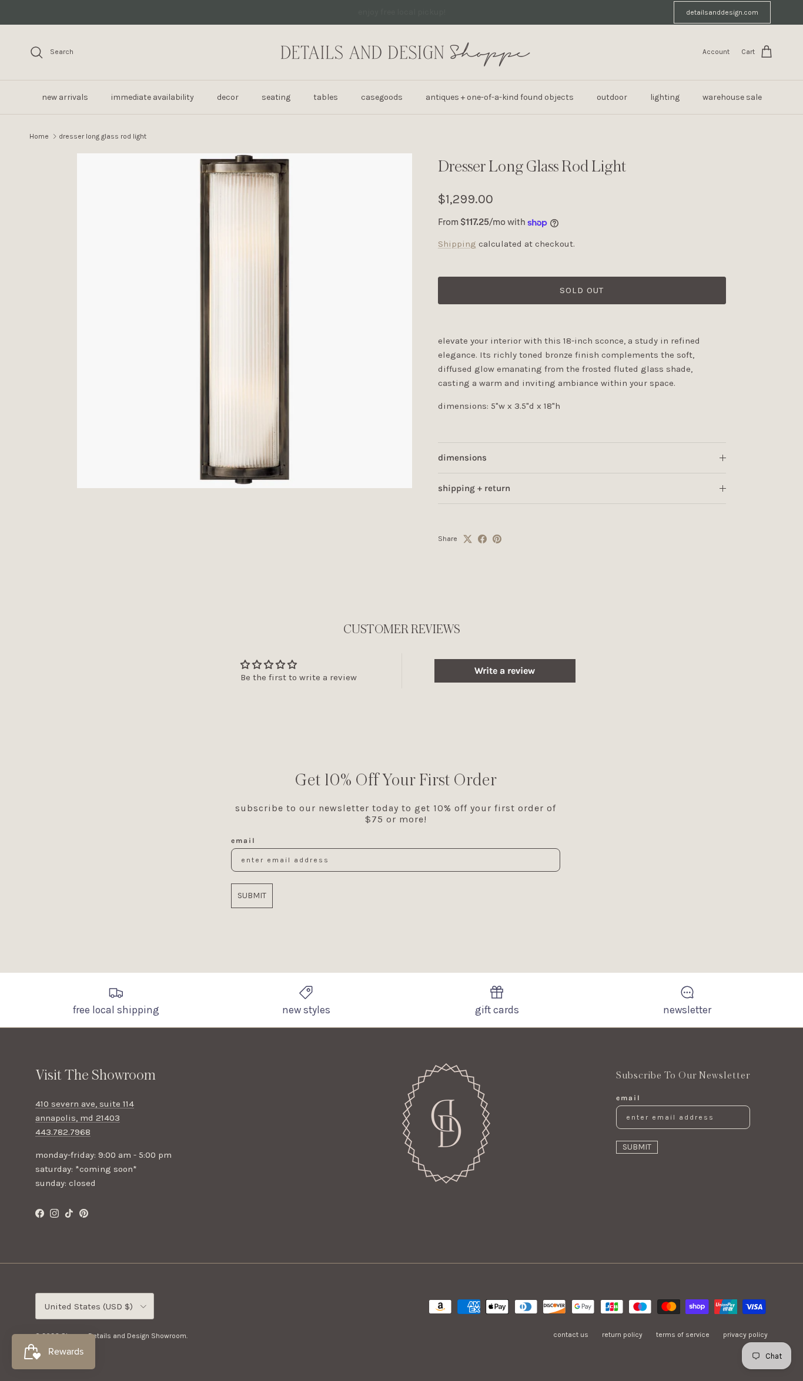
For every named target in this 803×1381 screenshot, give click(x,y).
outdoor (612, 97)
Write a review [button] (504, 670)
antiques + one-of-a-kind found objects (500, 97)
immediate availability (152, 97)
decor (228, 97)
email (243, 840)
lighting (665, 97)
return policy (622, 1334)
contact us (570, 1334)
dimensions (462, 457)
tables (325, 97)
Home (39, 136)
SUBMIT (251, 895)
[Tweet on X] (467, 539)
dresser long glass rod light (102, 136)
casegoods (382, 97)
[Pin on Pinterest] (497, 539)
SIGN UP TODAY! (526, 14)
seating (276, 97)
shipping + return (474, 488)
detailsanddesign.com (722, 12)
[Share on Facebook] (482, 539)
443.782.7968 (63, 1132)
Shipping (457, 243)
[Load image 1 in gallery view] (244, 321)
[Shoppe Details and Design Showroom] (401, 52)
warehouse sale (732, 97)
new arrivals (65, 97)
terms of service (683, 1334)
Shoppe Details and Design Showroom (123, 1336)
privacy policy (745, 1334)
